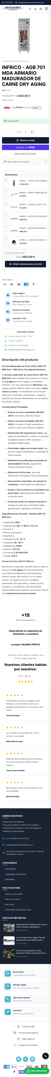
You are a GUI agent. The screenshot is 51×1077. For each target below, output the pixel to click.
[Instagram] (25, 1059)
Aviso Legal (9, 904)
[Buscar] (30, 9)
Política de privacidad (14, 894)
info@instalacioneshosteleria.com (21, 350)
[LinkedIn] (32, 1059)
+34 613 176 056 (15, 341)
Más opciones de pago (25, 153)
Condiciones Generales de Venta (18, 910)
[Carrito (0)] (40, 9)
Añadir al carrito (27, 140)
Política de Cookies (12, 899)
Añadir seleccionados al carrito (27, 264)
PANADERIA (9, 879)
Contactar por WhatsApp (18, 345)
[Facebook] (18, 1059)
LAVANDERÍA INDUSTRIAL (15, 874)
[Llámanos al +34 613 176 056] (45, 1056)
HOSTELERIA (10, 869)
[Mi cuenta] (35, 9)
